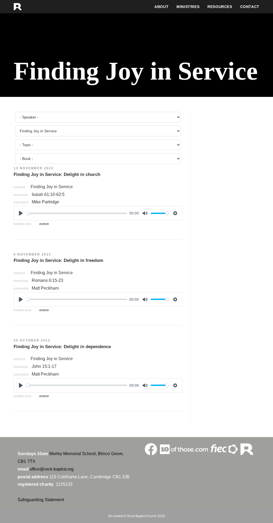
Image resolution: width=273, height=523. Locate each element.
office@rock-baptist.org (52, 469)
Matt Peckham (45, 288)
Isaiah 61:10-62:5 (48, 194)
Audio (43, 224)
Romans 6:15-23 (47, 280)
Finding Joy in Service (52, 186)
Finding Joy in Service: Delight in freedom (58, 260)
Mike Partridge (45, 202)
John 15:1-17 (44, 366)
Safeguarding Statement (41, 499)
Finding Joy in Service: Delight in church (57, 174)
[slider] (76, 213)
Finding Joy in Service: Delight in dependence (62, 346)
